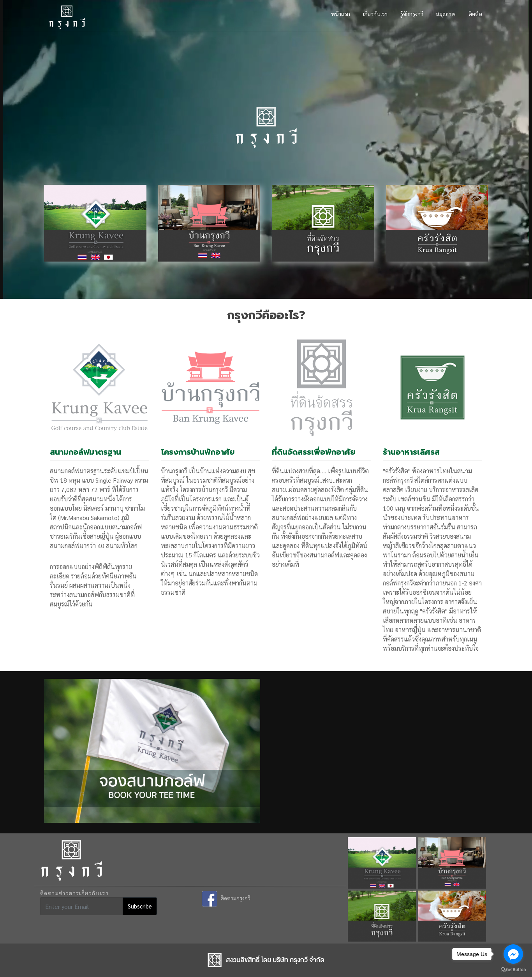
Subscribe (140, 906)
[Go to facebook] (513, 954)
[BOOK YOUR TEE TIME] (152, 746)
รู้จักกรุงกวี (411, 13)
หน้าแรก (340, 13)
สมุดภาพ (446, 13)
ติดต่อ (475, 13)
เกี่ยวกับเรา (375, 13)
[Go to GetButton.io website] (513, 969)
